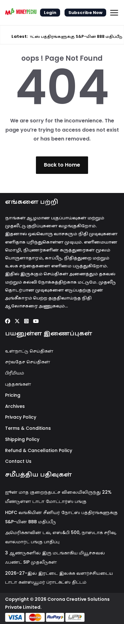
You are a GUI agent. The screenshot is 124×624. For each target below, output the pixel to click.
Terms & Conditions (28, 428)
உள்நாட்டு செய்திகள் (29, 351)
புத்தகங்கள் (18, 384)
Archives (15, 406)
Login (50, 13)
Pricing (12, 395)
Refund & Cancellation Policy (38, 450)
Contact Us (18, 461)
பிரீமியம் (14, 373)
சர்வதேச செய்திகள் (27, 362)
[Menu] (114, 12)
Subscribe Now (85, 13)
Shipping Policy (22, 439)
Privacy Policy (20, 417)
